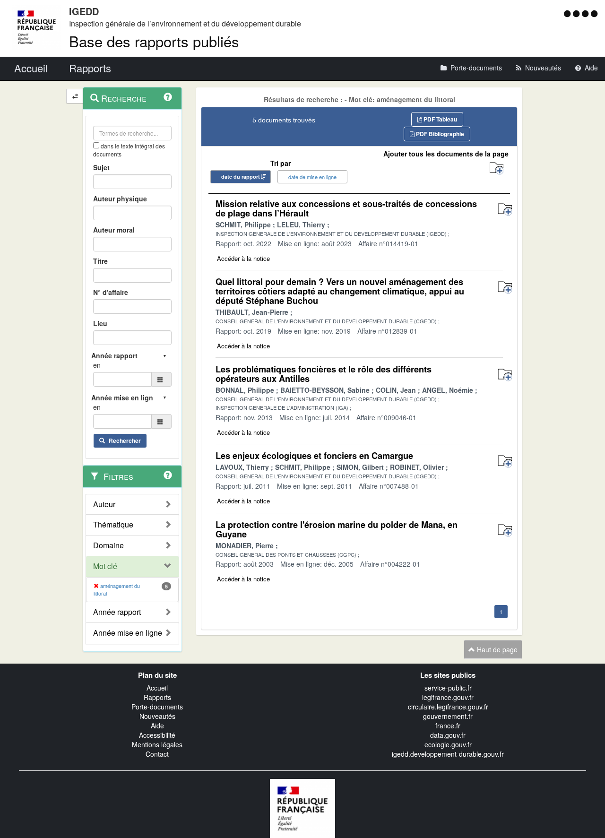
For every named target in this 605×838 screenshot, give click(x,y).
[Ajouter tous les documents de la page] (497, 168)
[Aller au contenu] (577, 13)
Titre (100, 261)
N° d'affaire (110, 292)
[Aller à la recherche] (586, 13)
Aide (157, 725)
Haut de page (496, 649)
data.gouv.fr (448, 735)
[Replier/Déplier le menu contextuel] (75, 96)
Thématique (113, 524)
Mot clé (105, 566)
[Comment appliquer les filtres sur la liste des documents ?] (168, 475)
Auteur (104, 504)
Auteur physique (120, 198)
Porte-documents (157, 706)
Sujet (101, 167)
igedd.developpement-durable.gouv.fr (448, 754)
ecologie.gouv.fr (448, 744)
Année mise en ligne (127, 633)
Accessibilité (157, 735)
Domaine (108, 545)
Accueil (157, 687)
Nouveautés (157, 716)
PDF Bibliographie (439, 134)
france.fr (447, 725)
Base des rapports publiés (154, 41)
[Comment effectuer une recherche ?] (168, 97)
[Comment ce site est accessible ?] (568, 13)
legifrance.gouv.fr (448, 697)
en (97, 365)
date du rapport (240, 176)
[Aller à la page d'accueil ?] (594, 13)
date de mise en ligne (312, 177)
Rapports (157, 697)
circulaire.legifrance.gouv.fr (448, 706)
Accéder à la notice (243, 258)
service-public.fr (448, 687)
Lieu (100, 323)
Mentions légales (157, 744)
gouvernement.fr (448, 716)
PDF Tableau (439, 119)
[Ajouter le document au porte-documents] (505, 209)
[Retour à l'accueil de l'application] (302, 807)
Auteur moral (114, 229)
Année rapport (117, 612)
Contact (157, 754)
